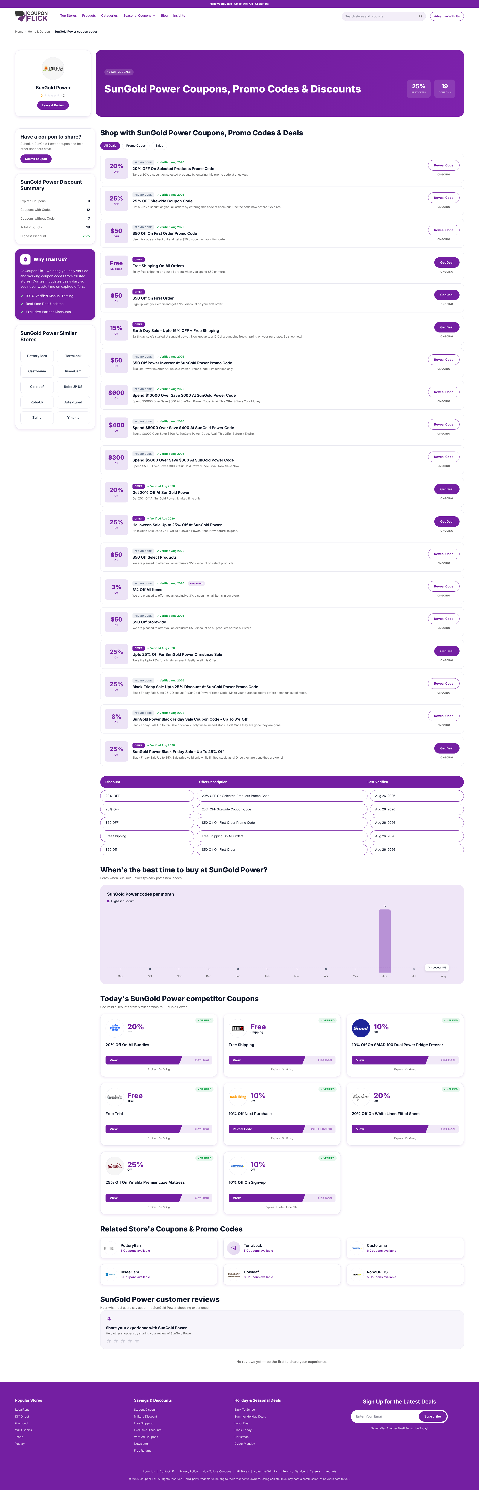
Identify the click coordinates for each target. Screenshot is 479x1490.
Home (19, 31)
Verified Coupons (146, 1437)
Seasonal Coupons (137, 15)
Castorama (37, 371)
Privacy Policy (189, 1471)
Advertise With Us (447, 16)
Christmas (241, 1437)
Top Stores (68, 15)
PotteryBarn (37, 356)
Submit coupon (36, 159)
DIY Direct (22, 1416)
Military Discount (145, 1416)
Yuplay (20, 1443)
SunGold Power (53, 87)
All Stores (242, 1471)
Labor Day (241, 1423)
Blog (164, 15)
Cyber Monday (244, 1443)
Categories (109, 15)
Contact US (167, 1471)
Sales (159, 145)
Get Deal (446, 262)
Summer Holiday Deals (250, 1416)
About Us (149, 1471)
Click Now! (262, 3)
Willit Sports (23, 1430)
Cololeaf (37, 387)
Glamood (21, 1423)
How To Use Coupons (217, 1471)
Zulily (37, 418)
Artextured (73, 402)
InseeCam (73, 371)
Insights (179, 15)
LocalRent (22, 1409)
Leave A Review (53, 105)
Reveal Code (443, 165)
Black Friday (243, 1430)
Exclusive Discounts (147, 1430)
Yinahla (73, 418)
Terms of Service (294, 1471)
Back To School (245, 1409)
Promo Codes (136, 145)
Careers (315, 1471)
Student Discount (145, 1409)
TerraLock (73, 356)
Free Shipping (143, 1423)
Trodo (19, 1437)
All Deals (110, 145)
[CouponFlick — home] (31, 16)
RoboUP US (73, 387)
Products (89, 15)
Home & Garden (39, 31)
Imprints (331, 1471)
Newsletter (141, 1443)
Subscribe (432, 1416)
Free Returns (142, 1450)
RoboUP (37, 402)
